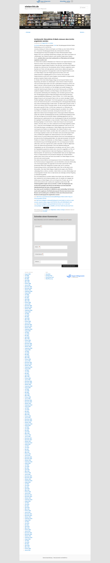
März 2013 (27, 528)
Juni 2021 (27, 371)
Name (37, 247)
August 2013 (28, 520)
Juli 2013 (27, 521)
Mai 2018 (27, 430)
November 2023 (28, 326)
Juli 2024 (27, 313)
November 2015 (28, 477)
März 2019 (27, 414)
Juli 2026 (27, 275)
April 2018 (27, 431)
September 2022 (28, 348)
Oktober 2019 (28, 403)
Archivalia (36, 45)
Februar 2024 (28, 321)
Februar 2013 (28, 529)
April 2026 (27, 280)
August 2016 (28, 463)
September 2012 (28, 537)
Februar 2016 (28, 472)
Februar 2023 (28, 340)
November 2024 (28, 307)
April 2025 (27, 299)
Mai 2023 (27, 335)
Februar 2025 (28, 302)
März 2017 (27, 452)
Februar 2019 (28, 416)
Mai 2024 (27, 316)
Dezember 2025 (28, 286)
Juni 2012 (27, 542)
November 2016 (28, 458)
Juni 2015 (27, 485)
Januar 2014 (27, 512)
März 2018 (27, 433)
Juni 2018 (27, 428)
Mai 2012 (27, 543)
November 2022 (28, 345)
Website (37, 261)
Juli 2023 (27, 332)
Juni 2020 (27, 390)
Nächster (82, 32)
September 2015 (28, 480)
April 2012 (27, 545)
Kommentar (38, 226)
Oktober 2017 (28, 441)
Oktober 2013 (28, 517)
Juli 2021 (27, 370)
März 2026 (27, 282)
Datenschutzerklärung (47, 557)
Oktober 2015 (28, 479)
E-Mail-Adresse (39, 254)
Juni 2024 (27, 315)
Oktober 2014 (28, 498)
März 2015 (27, 490)
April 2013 (27, 526)
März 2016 (27, 471)
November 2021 (28, 364)
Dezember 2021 (28, 362)
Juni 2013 (27, 523)
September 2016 (28, 461)
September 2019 (28, 405)
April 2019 (27, 412)
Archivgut (62, 209)
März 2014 (27, 509)
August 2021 (28, 368)
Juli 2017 (27, 446)
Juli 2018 (27, 427)
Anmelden (48, 274)
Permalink (45, 211)
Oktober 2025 (28, 289)
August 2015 (28, 482)
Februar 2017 (28, 453)
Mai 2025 (27, 297)
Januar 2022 (27, 360)
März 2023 (27, 338)
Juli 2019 (27, 408)
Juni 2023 (27, 334)
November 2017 (28, 439)
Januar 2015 (27, 493)
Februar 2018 (28, 435)
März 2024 (27, 319)
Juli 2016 (27, 465)
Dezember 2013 (28, 513)
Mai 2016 (27, 468)
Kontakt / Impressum (67, 27)
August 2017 (28, 444)
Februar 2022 (28, 359)
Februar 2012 (28, 548)
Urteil (55, 45)
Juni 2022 (27, 353)
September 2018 (28, 424)
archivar (51, 43)
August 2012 (28, 539)
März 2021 (27, 376)
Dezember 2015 (28, 476)
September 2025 (28, 291)
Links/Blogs (45, 27)
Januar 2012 (27, 550)
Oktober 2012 (28, 535)
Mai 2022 (27, 354)
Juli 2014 (27, 502)
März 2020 (27, 395)
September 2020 (28, 386)
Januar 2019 (27, 417)
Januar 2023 (27, 341)
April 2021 (27, 375)
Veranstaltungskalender (55, 27)
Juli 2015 (27, 483)
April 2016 (27, 469)
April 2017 (27, 450)
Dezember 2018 (28, 419)
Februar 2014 (28, 510)
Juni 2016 (27, 466)
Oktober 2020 (28, 384)
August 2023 (28, 330)
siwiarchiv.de (32, 6)
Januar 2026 (27, 285)
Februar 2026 (28, 283)
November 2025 (28, 288)
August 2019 (28, 406)
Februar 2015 (28, 491)
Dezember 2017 (28, 438)
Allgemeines (53, 209)
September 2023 (28, 329)
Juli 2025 (27, 294)
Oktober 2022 (28, 346)
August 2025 (28, 293)
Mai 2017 (27, 449)
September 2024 (28, 310)
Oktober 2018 (28, 422)
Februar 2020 (28, 397)
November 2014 (28, 496)
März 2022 (27, 357)
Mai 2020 (27, 392)
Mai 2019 (27, 411)
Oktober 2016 (28, 460)
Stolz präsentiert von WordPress (60, 557)
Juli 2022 (27, 351)
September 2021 (28, 367)
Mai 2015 (27, 487)
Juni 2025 (27, 296)
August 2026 (28, 274)
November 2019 (28, 401)
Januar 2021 (27, 379)
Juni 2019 (27, 409)
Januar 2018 (27, 436)
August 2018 (28, 425)
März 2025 (27, 300)
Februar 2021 (28, 378)
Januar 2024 (27, 323)
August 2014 (28, 501)
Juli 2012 (27, 540)
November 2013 (28, 515)
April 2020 (27, 394)
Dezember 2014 (28, 494)
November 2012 (28, 534)
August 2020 (28, 387)
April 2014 (27, 507)
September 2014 (28, 499)
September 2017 (28, 442)
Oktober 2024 (28, 308)
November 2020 (28, 382)
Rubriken (33, 27)
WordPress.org (49, 278)
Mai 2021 (27, 373)
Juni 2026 (27, 277)
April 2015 (27, 488)
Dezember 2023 (28, 324)
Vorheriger (27, 32)
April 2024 (27, 318)
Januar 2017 (27, 455)
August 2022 (28, 349)
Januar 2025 (27, 304)
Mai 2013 (27, 525)
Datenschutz (77, 27)
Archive (39, 27)
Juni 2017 (27, 447)
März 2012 (27, 547)
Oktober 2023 (28, 327)
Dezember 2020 (28, 381)
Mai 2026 (27, 278)
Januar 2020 (27, 398)
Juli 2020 (27, 389)
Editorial (27, 27)
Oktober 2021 (28, 365)
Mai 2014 (27, 506)
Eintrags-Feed (49, 275)
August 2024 (28, 312)
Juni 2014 (27, 504)
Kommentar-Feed (50, 277)
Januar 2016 (27, 474)
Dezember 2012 (28, 532)
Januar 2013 (27, 531)
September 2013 (28, 518)
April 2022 (27, 356)
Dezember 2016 (28, 457)
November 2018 (28, 420)
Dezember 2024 (28, 305)
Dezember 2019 (28, 400)
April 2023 (27, 337)
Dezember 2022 (28, 343)
